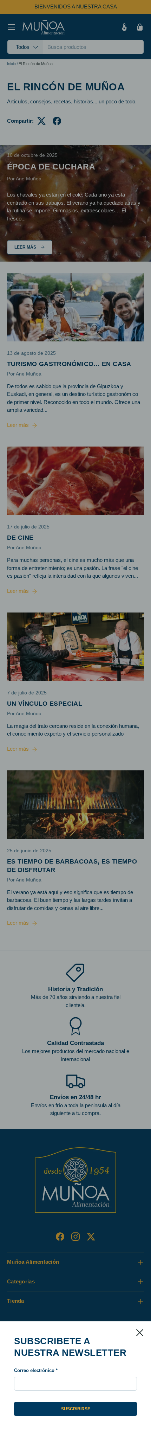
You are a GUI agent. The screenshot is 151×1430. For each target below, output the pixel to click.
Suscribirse (75, 1408)
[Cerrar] (139, 1332)
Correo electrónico (34, 1370)
